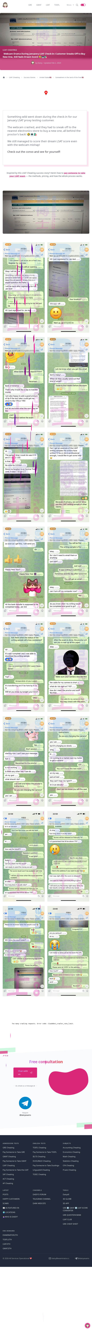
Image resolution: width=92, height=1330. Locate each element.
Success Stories (29, 77)
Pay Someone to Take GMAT (14, 1161)
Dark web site (39, 1203)
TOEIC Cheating (39, 1174)
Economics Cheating (71, 1152)
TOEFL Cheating (39, 1147)
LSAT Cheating (14, 77)
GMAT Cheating (9, 1156)
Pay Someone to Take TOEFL (45, 1152)
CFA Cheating (68, 1165)
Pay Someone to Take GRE (14, 1152)
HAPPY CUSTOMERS (11, 1199)
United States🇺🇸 (45, 77)
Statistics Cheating (71, 1161)
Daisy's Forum (39, 1194)
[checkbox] (83, 5)
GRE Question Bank (72, 1215)
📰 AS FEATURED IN (11, 1208)
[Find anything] (77, 5)
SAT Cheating (8, 1174)
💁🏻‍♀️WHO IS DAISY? (10, 1217)
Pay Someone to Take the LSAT (15, 1170)
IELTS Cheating (39, 1156)
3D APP (66, 1203)
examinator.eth (10, 1235)
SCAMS (6, 1203)
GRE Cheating (8, 1147)
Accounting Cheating (72, 1147)
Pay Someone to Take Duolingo (46, 1165)
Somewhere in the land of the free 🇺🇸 (69, 77)
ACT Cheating (8, 1179)
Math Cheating (69, 1156)
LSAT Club (67, 1219)
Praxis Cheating (69, 1170)
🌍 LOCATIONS (9, 1212)
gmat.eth (7, 1248)
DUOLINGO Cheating (42, 1161)
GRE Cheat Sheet (70, 1224)
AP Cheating (8, 1183)
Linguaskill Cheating (41, 1170)
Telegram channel (42, 1199)
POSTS (5, 1194)
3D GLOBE (67, 1199)
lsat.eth (6, 1244)
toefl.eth (7, 1239)
